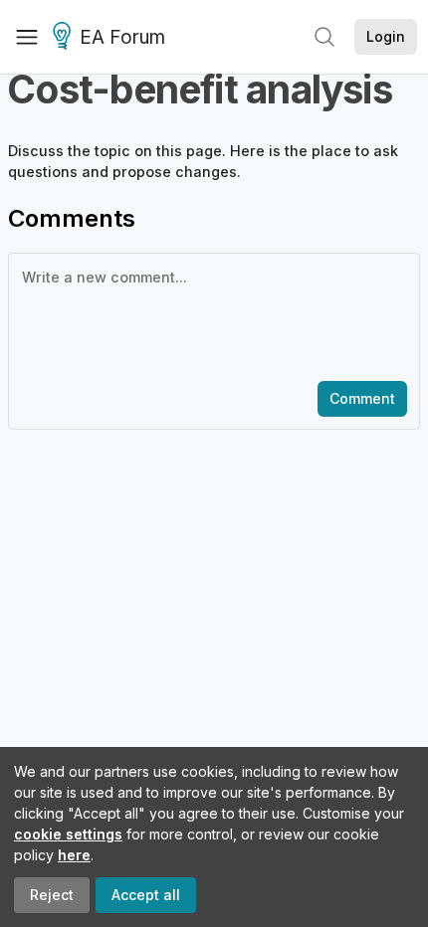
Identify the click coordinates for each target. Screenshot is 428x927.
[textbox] (210, 315)
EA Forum (122, 37)
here (74, 854)
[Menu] (27, 37)
